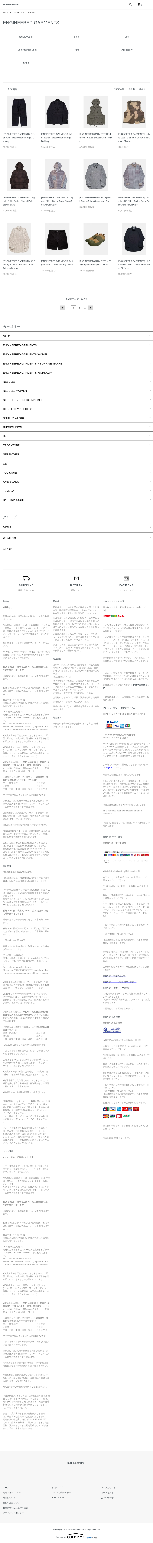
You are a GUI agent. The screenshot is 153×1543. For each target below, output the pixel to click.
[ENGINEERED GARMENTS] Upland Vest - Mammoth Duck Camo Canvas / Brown (134, 137)
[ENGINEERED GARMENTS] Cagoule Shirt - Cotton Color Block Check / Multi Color (57, 201)
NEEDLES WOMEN (15, 391)
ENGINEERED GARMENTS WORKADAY (28, 372)
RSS (54, 1497)
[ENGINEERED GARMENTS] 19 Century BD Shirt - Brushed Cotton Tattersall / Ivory (19, 265)
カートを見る (107, 1492)
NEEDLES (9, 381)
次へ (90, 308)
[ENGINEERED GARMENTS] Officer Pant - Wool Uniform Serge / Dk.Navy (19, 137)
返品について (9, 1497)
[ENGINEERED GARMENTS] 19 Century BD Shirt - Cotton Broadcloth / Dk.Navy (134, 265)
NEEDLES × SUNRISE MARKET (23, 400)
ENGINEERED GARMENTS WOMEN (25, 354)
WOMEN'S (9, 538)
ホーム (5, 12)
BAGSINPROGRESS (15, 500)
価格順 (131, 88)
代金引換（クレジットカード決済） (119, 981)
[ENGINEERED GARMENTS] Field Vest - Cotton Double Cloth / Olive (95, 137)
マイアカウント (108, 1487)
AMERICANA (11, 481)
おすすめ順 (119, 88)
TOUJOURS (10, 472)
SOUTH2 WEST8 (13, 418)
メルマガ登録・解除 (61, 1492)
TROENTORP (11, 445)
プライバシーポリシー (13, 1512)
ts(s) (5, 463)
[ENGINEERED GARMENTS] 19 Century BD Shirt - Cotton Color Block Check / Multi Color (134, 201)
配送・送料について (12, 1492)
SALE (6, 336)
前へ (62, 308)
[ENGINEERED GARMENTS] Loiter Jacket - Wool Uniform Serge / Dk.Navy (56, 137)
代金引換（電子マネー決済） (116, 987)
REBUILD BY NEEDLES (17, 409)
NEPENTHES (11, 454)
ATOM (61, 1497)
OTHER (7, 548)
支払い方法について (12, 1502)
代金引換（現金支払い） (114, 975)
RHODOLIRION (12, 427)
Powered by (61, 1537)
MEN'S (7, 527)
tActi (5, 436)
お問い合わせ (107, 1497)
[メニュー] (148, 4)
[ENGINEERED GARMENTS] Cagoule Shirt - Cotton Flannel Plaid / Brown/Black (19, 201)
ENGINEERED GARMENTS (24, 12)
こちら (144, 1125)
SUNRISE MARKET (11, 4)
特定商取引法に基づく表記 (15, 1507)
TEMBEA (8, 491)
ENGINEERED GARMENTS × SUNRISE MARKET (33, 363)
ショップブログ (59, 1487)
